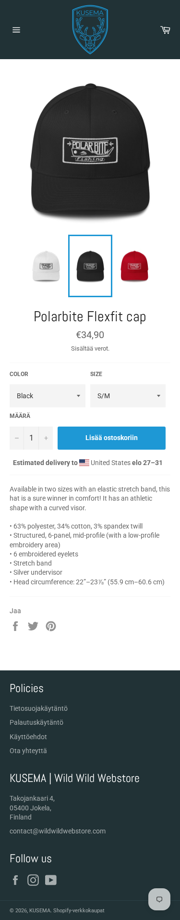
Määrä (20, 416)
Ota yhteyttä (28, 751)
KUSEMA (39, 910)
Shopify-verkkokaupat (79, 910)
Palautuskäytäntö (36, 722)
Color (19, 374)
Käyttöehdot (28, 737)
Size (96, 374)
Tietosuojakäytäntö (39, 708)
